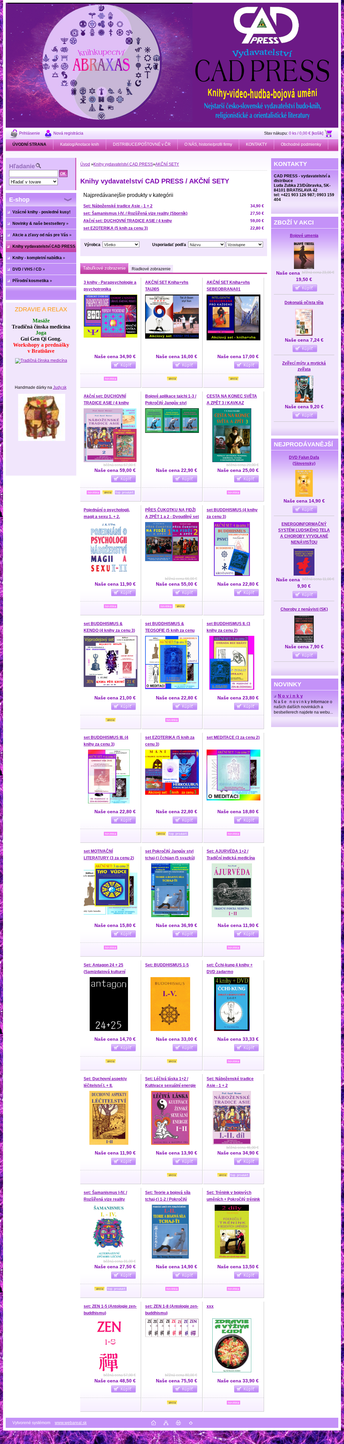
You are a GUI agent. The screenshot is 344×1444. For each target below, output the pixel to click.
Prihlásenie (29, 133)
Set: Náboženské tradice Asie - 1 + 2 (118, 206)
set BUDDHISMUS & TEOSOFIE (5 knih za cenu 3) (170, 630)
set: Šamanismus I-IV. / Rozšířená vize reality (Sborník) (135, 213)
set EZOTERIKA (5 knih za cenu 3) (115, 228)
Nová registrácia (68, 133)
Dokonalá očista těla (304, 302)
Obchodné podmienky (301, 144)
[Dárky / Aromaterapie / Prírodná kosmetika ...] (41, 439)
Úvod (85, 164)
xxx (210, 1306)
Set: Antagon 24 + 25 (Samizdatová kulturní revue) (104, 972)
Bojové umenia (304, 235)
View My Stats (172, 1433)
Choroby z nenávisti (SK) (304, 609)
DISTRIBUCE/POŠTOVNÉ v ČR (142, 144)
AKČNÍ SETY (167, 164)
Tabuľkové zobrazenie (104, 268)
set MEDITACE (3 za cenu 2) (233, 737)
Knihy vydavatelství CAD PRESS (123, 164)
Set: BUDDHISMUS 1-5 (167, 965)
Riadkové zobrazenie (151, 269)
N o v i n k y (290, 696)
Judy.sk (60, 387)
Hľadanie (22, 166)
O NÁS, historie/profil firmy (208, 144)
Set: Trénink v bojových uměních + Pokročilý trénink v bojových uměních (233, 1199)
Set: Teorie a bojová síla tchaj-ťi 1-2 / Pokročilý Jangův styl (167, 1199)
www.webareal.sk (71, 1422)
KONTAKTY (256, 144)
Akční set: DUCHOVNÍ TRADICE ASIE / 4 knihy (127, 220)
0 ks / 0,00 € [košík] (306, 133)
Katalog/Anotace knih (79, 144)
